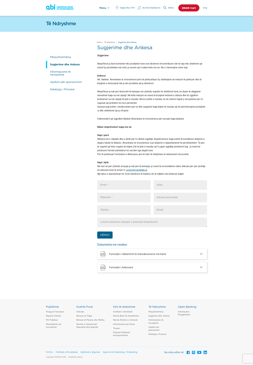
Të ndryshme (109, 42)
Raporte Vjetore (53, 316)
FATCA (49, 352)
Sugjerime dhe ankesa (127, 42)
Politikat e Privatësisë (67, 352)
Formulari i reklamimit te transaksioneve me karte (137, 254)
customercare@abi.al (136, 170)
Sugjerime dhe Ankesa (159, 316)
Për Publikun (52, 320)
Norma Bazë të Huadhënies (126, 316)
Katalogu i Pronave (157, 334)
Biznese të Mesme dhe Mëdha (90, 320)
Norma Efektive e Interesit (125, 320)
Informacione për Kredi (124, 324)
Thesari (116, 328)
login (189, 8)
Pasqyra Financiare (55, 312)
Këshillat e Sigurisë (90, 352)
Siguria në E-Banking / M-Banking (120, 352)
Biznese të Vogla (84, 316)
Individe (80, 312)
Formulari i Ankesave (121, 267)
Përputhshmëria (155, 312)
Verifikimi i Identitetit (122, 312)
